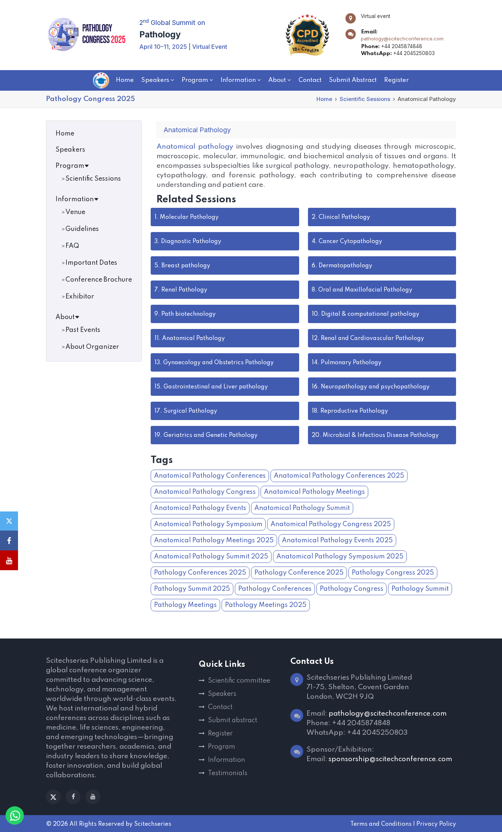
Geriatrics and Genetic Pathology (206, 435)
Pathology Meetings (185, 605)
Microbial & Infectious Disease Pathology (375, 435)
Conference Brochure (98, 279)
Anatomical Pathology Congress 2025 (330, 524)
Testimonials (227, 773)
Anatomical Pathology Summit (302, 508)
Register (220, 733)
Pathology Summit (420, 589)
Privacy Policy (436, 824)
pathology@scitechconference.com (402, 38)
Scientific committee (239, 680)
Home (324, 98)
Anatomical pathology (195, 146)
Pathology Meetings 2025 (265, 605)
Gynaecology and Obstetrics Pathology (214, 363)
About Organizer (92, 347)
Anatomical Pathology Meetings (314, 492)
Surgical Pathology (185, 411)
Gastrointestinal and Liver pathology (211, 387)
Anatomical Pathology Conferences (210, 476)
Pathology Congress (351, 589)
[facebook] (73, 796)
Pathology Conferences (275, 589)
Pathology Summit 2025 (192, 589)
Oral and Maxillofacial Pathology (362, 290)
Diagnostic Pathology (187, 242)
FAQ (72, 246)
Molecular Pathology (186, 217)
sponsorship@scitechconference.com (390, 759)
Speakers (70, 149)
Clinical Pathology (341, 217)
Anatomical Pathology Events (200, 508)
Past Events (82, 330)
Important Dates (91, 263)
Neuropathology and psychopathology (371, 387)
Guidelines (82, 229)
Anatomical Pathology (189, 338)
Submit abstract (232, 720)
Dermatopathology (342, 266)
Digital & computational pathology (365, 314)
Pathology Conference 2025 (299, 572)
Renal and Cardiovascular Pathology (368, 338)
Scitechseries (152, 824)
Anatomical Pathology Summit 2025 (211, 556)
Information (74, 199)
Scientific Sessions (365, 98)
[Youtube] (93, 796)
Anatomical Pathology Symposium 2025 (340, 556)
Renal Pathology (180, 290)
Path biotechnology (185, 314)
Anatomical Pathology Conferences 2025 (339, 476)
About (65, 317)
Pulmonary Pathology (346, 363)
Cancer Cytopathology (347, 242)
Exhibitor (79, 296)
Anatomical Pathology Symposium (208, 524)
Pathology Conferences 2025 (200, 572)
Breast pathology (182, 266)
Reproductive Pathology (350, 411)
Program (69, 166)
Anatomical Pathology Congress (205, 492)
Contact (220, 707)
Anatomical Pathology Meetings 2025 (214, 540)
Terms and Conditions (381, 824)
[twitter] (53, 796)
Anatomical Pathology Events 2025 (337, 540)
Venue (75, 212)
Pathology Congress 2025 (393, 572)
